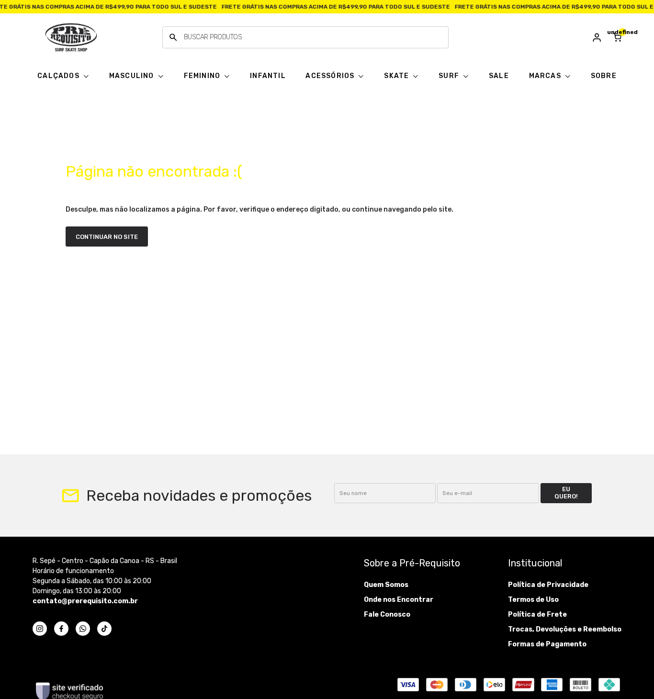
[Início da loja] (71, 37)
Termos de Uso (533, 600)
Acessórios (330, 76)
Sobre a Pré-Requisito (412, 563)
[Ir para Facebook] (61, 628)
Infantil (268, 76)
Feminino (203, 76)
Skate (397, 76)
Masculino (132, 76)
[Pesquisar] (173, 37)
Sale (499, 76)
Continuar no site (107, 236)
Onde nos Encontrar (398, 600)
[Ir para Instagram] (40, 628)
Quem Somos (386, 585)
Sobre (604, 76)
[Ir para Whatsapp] (83, 628)
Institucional (535, 563)
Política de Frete (537, 614)
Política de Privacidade (548, 585)
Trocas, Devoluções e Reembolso (564, 629)
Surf (450, 76)
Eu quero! (566, 492)
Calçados (59, 76)
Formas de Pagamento (547, 644)
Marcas (546, 76)
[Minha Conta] (597, 37)
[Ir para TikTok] (104, 628)
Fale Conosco (387, 614)
